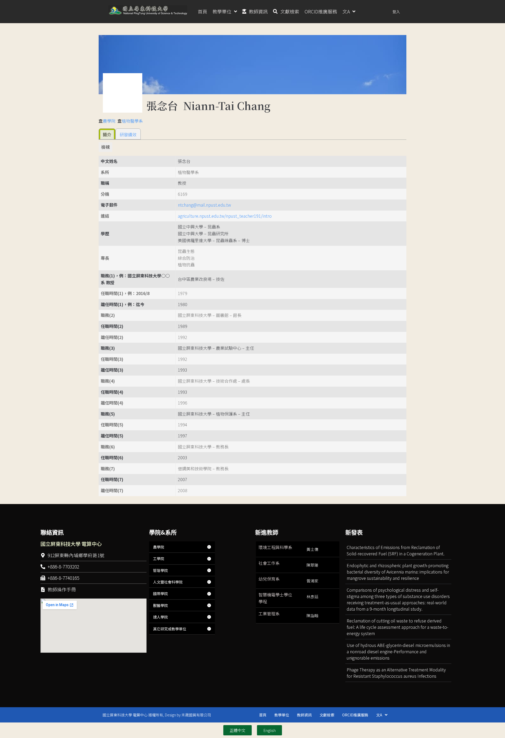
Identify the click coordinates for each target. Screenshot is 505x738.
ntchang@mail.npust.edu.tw (204, 205)
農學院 (109, 121)
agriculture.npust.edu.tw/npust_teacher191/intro (225, 216)
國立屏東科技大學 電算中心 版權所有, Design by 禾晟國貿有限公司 (157, 714)
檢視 (105, 147)
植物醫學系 (132, 121)
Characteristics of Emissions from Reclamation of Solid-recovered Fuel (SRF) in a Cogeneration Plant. (396, 550)
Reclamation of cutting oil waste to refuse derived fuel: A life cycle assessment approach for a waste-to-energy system (397, 626)
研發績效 (128, 134)
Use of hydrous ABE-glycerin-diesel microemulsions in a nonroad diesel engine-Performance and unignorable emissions (398, 651)
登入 (396, 11)
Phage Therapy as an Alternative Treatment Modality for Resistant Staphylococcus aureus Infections (396, 672)
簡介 (107, 134)
